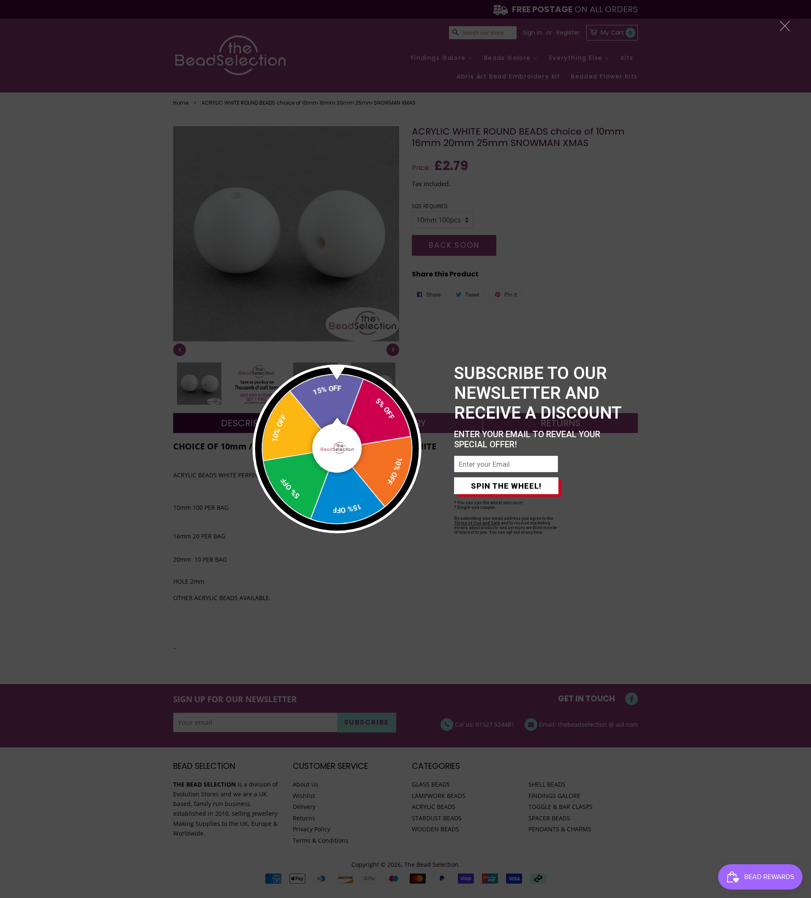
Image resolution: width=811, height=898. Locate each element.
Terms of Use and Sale (477, 523)
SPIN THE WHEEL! (506, 485)
